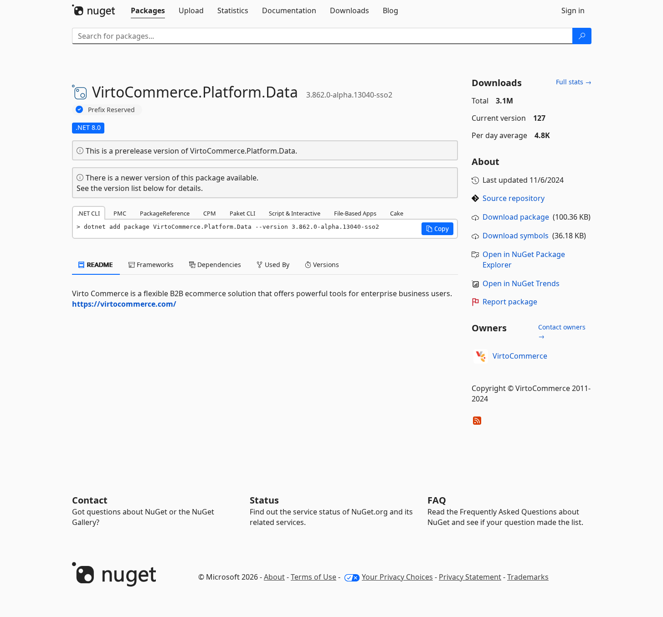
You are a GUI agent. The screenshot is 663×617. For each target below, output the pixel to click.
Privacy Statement (470, 577)
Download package (516, 217)
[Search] (581, 36)
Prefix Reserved (111, 109)
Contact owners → (562, 331)
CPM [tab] (209, 213)
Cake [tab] (396, 213)
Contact (90, 500)
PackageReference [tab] (165, 213)
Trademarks (528, 577)
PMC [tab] (119, 213)
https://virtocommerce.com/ (124, 304)
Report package (510, 302)
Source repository (514, 198)
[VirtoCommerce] (481, 356)
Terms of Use (313, 577)
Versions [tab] (325, 264)
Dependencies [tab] (218, 264)
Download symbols (516, 236)
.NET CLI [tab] (88, 213)
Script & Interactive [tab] (294, 213)
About (274, 577)
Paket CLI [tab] (242, 213)
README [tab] (99, 264)
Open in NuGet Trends (521, 283)
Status (264, 500)
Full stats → (573, 81)
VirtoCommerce (520, 356)
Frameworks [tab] (154, 264)
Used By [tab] (276, 264)
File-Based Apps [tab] (355, 213)
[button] (437, 228)
